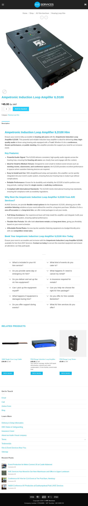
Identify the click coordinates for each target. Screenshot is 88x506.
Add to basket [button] (7, 373)
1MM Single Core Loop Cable (12, 359)
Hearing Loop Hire (58, 13)
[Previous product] (46, 17)
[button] (3, 4)
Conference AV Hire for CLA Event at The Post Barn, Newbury (31, 478)
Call (3, 402)
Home (25, 13)
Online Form (6, 406)
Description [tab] (6, 123)
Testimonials (6, 443)
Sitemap (5, 452)
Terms (4, 439)
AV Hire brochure (42, 13)
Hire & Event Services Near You (14, 448)
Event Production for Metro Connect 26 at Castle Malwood (30, 464)
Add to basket (21, 109)
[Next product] (41, 17)
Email (4, 398)
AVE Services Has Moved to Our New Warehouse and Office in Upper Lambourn (38, 472)
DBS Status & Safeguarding (12, 427)
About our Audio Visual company (14, 435)
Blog (3, 410)
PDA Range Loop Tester (68, 359)
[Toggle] (10, 262)
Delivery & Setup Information (12, 423)
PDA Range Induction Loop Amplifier (43, 359)
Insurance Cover (8, 431)
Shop (32, 13)
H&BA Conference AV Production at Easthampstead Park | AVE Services (35, 486)
